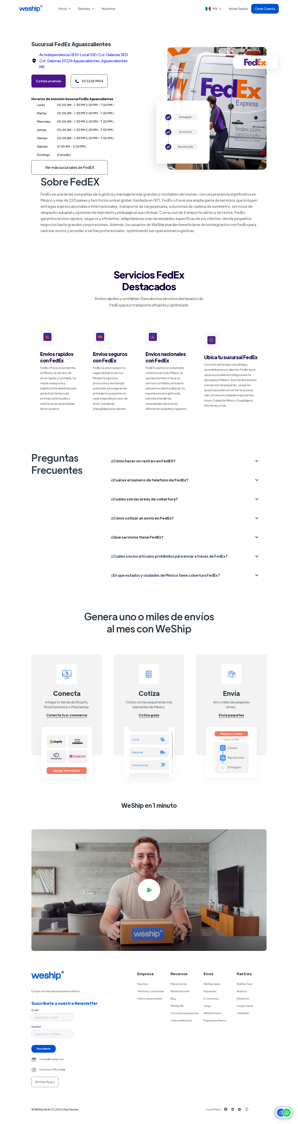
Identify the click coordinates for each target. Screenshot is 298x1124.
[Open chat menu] (283, 1112)
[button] (65, 8)
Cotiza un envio (48, 81)
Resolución (243, 998)
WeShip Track (244, 984)
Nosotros (108, 8)
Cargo (207, 1005)
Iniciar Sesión (238, 8)
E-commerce (211, 998)
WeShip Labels (212, 984)
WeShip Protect (213, 1013)
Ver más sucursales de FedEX (69, 167)
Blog (173, 998)
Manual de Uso (178, 984)
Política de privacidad (149, 998)
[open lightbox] (149, 890)
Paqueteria (210, 991)
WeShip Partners (180, 991)
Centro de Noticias (181, 1020)
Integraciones (245, 1005)
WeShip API (176, 1005)
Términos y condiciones (150, 991)
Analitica (242, 991)
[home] (30, 8)
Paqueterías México (215, 1020)
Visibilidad (243, 1013)
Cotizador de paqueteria (184, 1013)
